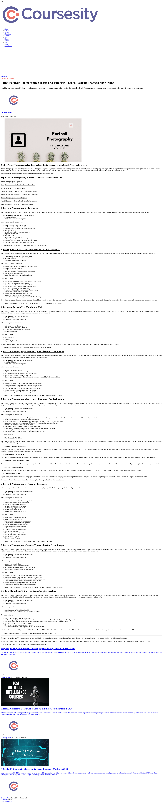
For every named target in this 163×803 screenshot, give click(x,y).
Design (7, 32)
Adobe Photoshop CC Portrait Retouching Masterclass (17, 204)
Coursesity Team (6, 112)
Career (6, 44)
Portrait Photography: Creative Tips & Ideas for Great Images (19, 191)
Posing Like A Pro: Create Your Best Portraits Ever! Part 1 (18, 185)
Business (7, 35)
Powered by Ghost (6, 801)
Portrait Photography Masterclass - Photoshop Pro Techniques (19, 194)
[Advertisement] (81, 61)
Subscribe (4, 76)
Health (6, 39)
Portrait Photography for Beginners (11, 181)
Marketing (8, 34)
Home (6, 29)
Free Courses (8, 46)
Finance (7, 37)
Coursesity (4, 799)
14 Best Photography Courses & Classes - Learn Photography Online (25, 644)
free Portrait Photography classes (116, 638)
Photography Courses (7, 78)
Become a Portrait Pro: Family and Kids (13, 188)
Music (6, 42)
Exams (7, 41)
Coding (7, 30)
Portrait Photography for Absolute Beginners (14, 198)
